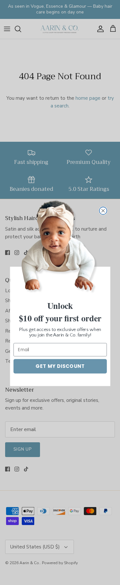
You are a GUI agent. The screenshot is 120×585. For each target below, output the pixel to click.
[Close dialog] (103, 210)
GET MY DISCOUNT (60, 366)
